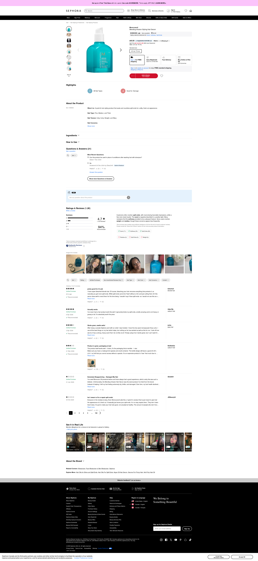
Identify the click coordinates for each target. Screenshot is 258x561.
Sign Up (187, 529)
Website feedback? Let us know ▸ (129, 480)
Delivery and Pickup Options (117, 506)
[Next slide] (120, 50)
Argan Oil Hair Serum (120, 472)
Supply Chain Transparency (73, 506)
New (68, 18)
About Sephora (70, 500)
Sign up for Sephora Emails (162, 524)
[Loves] (185, 11)
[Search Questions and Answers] (68, 155)
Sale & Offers (187, 18)
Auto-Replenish (92, 517)
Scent (148, 35)
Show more (91, 126)
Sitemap (95, 548)
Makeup (87, 18)
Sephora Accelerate (71, 522)
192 (96, 413)
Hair (117, 18)
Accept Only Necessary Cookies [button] (219, 556)
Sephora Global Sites (72, 517)
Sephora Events (70, 511)
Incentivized (70, 444)
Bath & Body (127, 18)
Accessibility (113, 528)
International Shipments (116, 514)
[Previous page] (67, 413)
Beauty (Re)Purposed (72, 525)
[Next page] (100, 413)
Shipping (112, 509)
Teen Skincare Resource (116, 530)
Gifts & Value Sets (161, 18)
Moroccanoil (134, 27)
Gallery (90, 503)
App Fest (77, 18)
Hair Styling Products (92, 22)
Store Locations (114, 522)
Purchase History (92, 509)
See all (69, 75)
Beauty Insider (92, 500)
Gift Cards (175, 18)
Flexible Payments (115, 525)
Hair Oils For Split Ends (105, 472)
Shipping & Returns (137, 70)
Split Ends (159, 35)
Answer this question (96, 172)
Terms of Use (79, 548)
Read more (91, 299)
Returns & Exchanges (116, 503)
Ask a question (146, 33)
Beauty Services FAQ (115, 520)
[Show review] (75, 264)
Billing (111, 511)
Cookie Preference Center (83, 558)
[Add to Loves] (162, 76)
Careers (68, 503)
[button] (73, 558)
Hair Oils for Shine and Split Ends (86, 472)
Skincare (97, 18)
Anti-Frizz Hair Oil (149, 472)
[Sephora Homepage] (73, 10)
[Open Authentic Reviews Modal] (84, 246)
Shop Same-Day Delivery (95, 530)
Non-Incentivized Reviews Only (112, 280)
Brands (148, 18)
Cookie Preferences (103, 548)
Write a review (70, 211)
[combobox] (104, 10)
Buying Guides (114, 517)
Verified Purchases (95, 280)
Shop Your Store (92, 528)
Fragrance (108, 18)
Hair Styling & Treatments (77, 22)
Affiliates (68, 509)
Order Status (91, 506)
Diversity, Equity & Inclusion (73, 520)
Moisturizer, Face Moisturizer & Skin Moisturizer (93, 469)
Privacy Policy (70, 548)
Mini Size (139, 18)
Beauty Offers (91, 520)
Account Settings (92, 511)
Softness (153, 35)
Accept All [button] (242, 557)
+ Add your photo (71, 429)
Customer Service (114, 500)
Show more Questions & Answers (100, 179)
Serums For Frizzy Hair (135, 472)
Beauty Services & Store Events (96, 514)
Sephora (112, 469)
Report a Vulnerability (72, 528)
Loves (89, 525)
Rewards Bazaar (92, 522)
